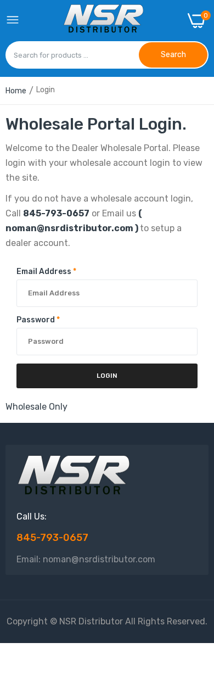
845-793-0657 (56, 213)
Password (38, 320)
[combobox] (72, 55)
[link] (192, 585)
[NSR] (104, 20)
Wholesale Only (36, 406)
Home (15, 91)
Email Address (46, 271)
